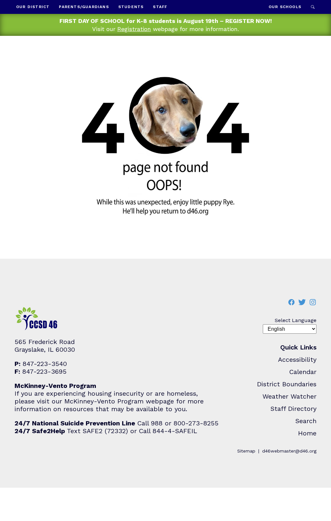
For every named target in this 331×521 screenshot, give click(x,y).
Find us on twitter (302, 302)
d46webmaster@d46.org (289, 450)
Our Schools (285, 7)
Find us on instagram (312, 302)
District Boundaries (286, 384)
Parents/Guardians (84, 7)
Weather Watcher (289, 396)
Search (313, 7)
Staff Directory (293, 408)
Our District (32, 7)
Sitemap (246, 450)
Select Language (295, 320)
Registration (134, 29)
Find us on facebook (291, 302)
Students (131, 7)
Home (307, 433)
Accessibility (297, 359)
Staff (160, 7)
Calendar (302, 372)
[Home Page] (38, 60)
